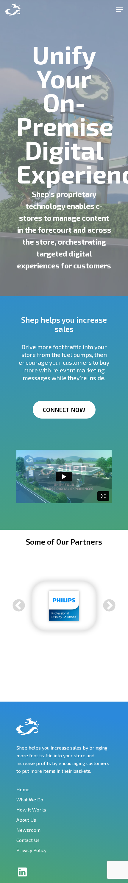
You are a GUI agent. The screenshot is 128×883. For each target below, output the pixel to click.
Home (22, 789)
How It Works (31, 809)
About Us (26, 820)
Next (109, 606)
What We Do (29, 799)
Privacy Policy (31, 850)
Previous (19, 606)
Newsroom (28, 830)
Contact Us (28, 840)
